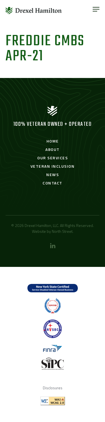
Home (52, 141)
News (52, 174)
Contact (52, 183)
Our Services (52, 158)
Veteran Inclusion (53, 166)
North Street (62, 231)
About (52, 149)
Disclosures (52, 388)
